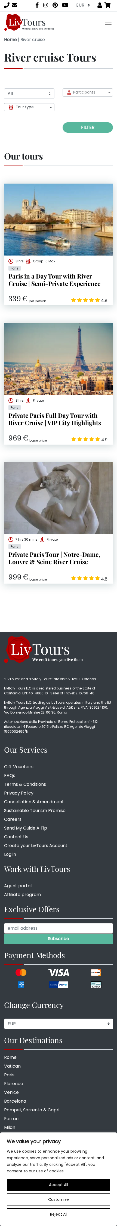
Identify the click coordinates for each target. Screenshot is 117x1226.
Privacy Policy (18, 793)
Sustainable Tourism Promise (35, 810)
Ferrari (11, 1118)
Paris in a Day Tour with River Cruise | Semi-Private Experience (54, 280)
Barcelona (15, 1101)
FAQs (9, 775)
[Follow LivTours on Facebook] (37, 5)
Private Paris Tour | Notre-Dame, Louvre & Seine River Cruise (54, 558)
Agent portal (18, 886)
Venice (11, 1092)
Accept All (58, 1184)
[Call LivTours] (7, 5)
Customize (58, 1199)
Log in (10, 854)
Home (10, 39)
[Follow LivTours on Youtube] (65, 5)
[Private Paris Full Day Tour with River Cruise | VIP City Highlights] (58, 359)
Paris (9, 1075)
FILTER (87, 127)
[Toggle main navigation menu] (108, 22)
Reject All (58, 1214)
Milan (9, 1127)
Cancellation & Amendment (34, 802)
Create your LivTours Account (35, 845)
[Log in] (99, 5)
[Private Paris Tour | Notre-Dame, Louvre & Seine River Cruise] (58, 498)
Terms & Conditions (25, 784)
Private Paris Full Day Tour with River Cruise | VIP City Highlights (54, 419)
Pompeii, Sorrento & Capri (31, 1110)
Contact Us (16, 837)
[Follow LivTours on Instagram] (45, 5)
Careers (12, 819)
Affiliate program (22, 894)
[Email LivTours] (14, 5)
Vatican (12, 1066)
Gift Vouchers (18, 767)
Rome (10, 1057)
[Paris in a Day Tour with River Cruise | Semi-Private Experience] (58, 220)
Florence (13, 1083)
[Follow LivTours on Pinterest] (55, 5)
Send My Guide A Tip (25, 828)
